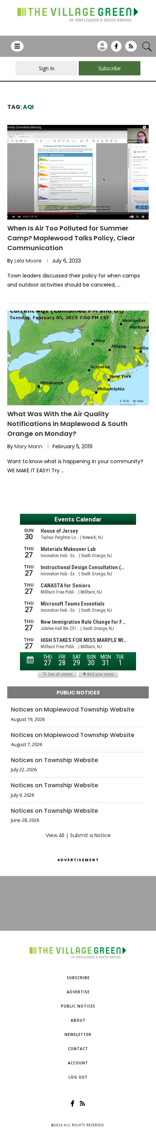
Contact (78, 1048)
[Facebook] (116, 49)
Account (78, 1062)
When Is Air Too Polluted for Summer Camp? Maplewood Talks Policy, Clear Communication (71, 238)
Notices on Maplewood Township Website (72, 710)
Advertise (78, 991)
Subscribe (78, 977)
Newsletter (78, 1034)
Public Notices (78, 1006)
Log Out (78, 1077)
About (78, 1020)
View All (55, 835)
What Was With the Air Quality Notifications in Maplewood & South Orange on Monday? (67, 423)
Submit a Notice (90, 835)
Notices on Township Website (54, 760)
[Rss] (131, 49)
